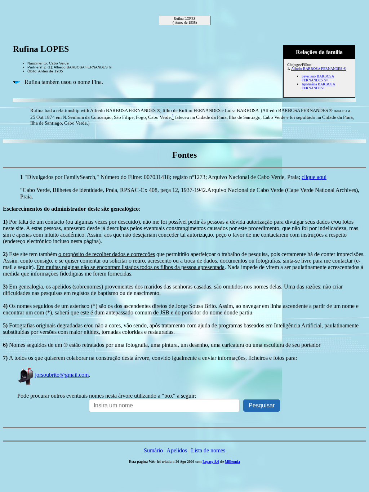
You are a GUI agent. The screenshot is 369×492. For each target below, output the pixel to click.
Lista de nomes (208, 450)
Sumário (153, 450)
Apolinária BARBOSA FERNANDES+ (318, 86)
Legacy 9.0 (211, 462)
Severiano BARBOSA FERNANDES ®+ (318, 78)
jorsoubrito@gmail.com (62, 375)
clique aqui (314, 177)
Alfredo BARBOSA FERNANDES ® (318, 69)
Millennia (232, 462)
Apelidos (176, 450)
